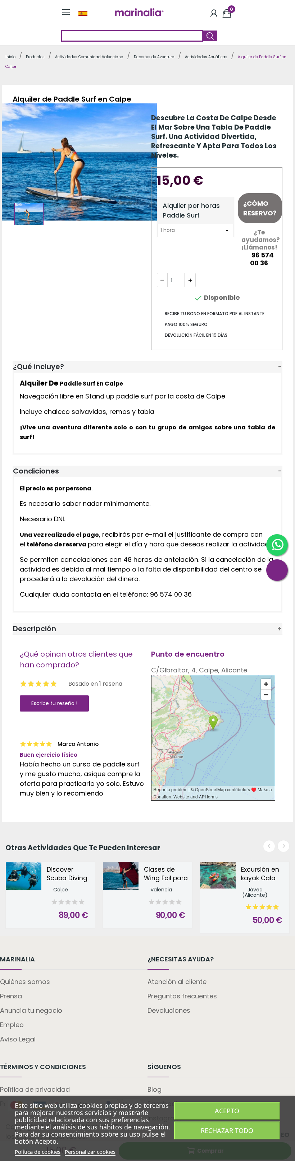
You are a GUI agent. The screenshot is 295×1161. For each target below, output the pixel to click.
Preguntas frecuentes (182, 996)
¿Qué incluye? (38, 367)
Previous (269, 846)
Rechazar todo (227, 1130)
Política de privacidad (35, 1089)
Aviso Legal (18, 1039)
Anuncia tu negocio (31, 1010)
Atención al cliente (177, 981)
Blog (155, 1089)
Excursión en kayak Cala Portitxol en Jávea (260, 874)
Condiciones (36, 471)
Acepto (227, 1110)
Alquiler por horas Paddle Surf (191, 210)
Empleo (12, 1024)
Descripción (34, 629)
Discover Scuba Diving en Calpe (67, 874)
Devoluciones (169, 1010)
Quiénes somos (25, 981)
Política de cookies (37, 1151)
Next (283, 846)
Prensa (11, 996)
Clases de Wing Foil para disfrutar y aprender (166, 874)
